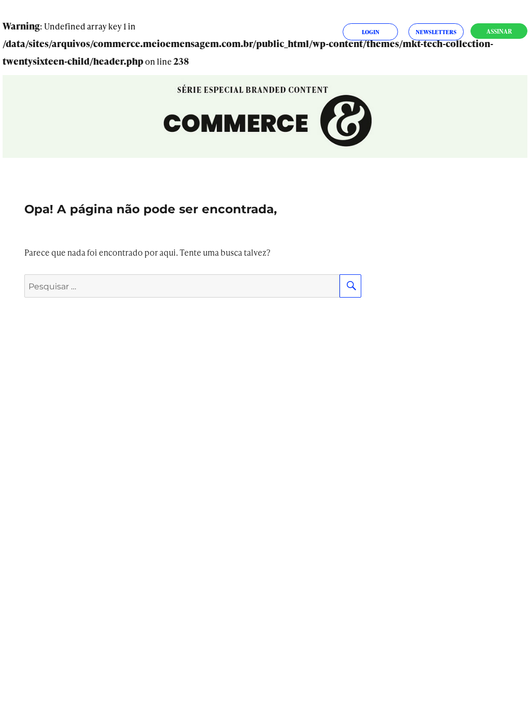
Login (370, 32)
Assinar (499, 31)
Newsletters (436, 32)
